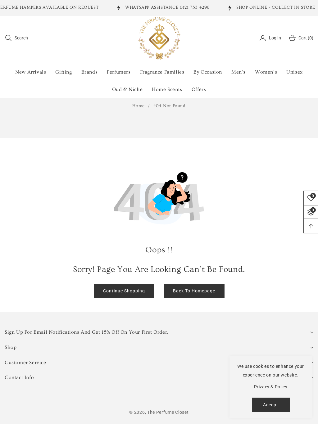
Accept (270, 404)
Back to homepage (194, 290)
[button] (16, 38)
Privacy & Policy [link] (271, 386)
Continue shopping (124, 290)
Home (138, 105)
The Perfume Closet (168, 412)
